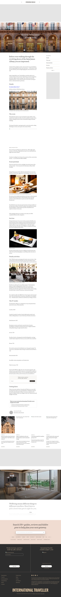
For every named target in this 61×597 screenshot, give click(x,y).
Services (48, 65)
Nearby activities (49, 68)
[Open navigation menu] (21, 2)
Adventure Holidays (32, 539)
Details (47, 58)
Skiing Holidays (25, 539)
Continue (30, 512)
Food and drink (49, 63)
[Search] (39, 2)
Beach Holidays (39, 539)
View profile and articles (19, 412)
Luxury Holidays (11, 539)
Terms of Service (37, 593)
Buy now (46, 566)
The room (48, 60)
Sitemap (34, 593)
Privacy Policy (42, 593)
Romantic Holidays (18, 539)
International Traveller (17, 411)
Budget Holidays (45, 539)
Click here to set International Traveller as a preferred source (20, 404)
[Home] (30, 2)
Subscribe (14, 566)
